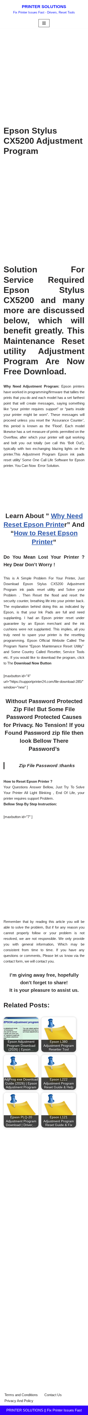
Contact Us (53, 1395)
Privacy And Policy (18, 1401)
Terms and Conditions (21, 1395)
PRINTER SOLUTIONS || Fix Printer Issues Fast (44, 1410)
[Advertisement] (44, 74)
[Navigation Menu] (44, 23)
